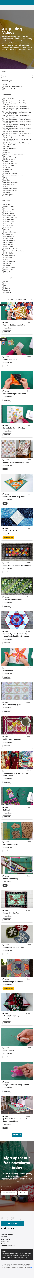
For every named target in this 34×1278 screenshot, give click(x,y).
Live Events (5, 1239)
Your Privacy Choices (24, 1267)
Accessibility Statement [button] (10, 1267)
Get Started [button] (12, 1223)
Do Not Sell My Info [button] (28, 1266)
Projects (4, 1237)
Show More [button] (17, 1135)
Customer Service (8, 1246)
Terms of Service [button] (6, 1266)
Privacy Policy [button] (17, 1266)
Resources (5, 1241)
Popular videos (7, 1235)
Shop (3, 1243)
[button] (30, 76)
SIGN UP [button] (22, 1193)
